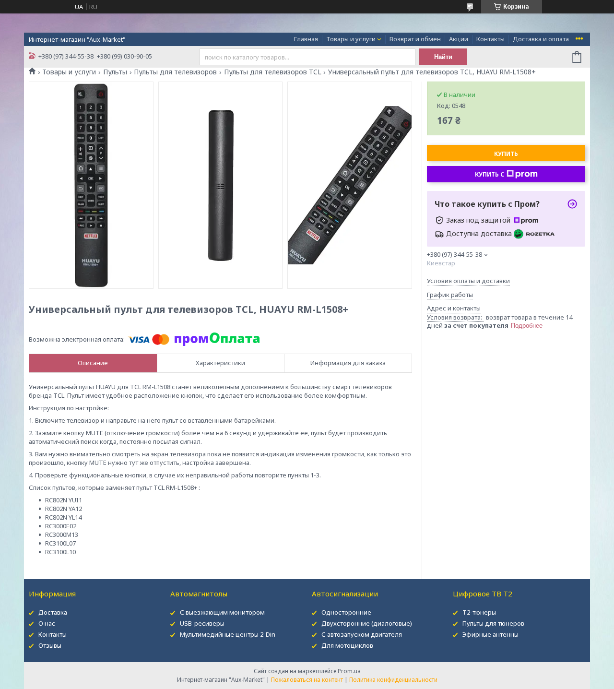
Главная (306, 39)
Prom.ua (349, 671)
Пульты (115, 72)
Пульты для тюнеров (493, 623)
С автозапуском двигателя (361, 634)
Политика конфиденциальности (393, 680)
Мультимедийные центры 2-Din (227, 634)
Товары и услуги (351, 39)
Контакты (490, 39)
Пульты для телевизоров (175, 72)
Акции (458, 39)
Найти (443, 56)
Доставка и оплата (541, 39)
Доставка (52, 612)
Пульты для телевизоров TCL (272, 72)
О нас (46, 623)
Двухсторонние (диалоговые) (366, 623)
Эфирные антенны (490, 634)
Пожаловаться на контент (307, 680)
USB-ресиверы (202, 623)
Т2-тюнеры (479, 612)
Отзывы (49, 645)
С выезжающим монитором (222, 612)
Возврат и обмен (415, 39)
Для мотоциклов (347, 645)
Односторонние (346, 612)
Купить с (489, 174)
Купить (506, 154)
